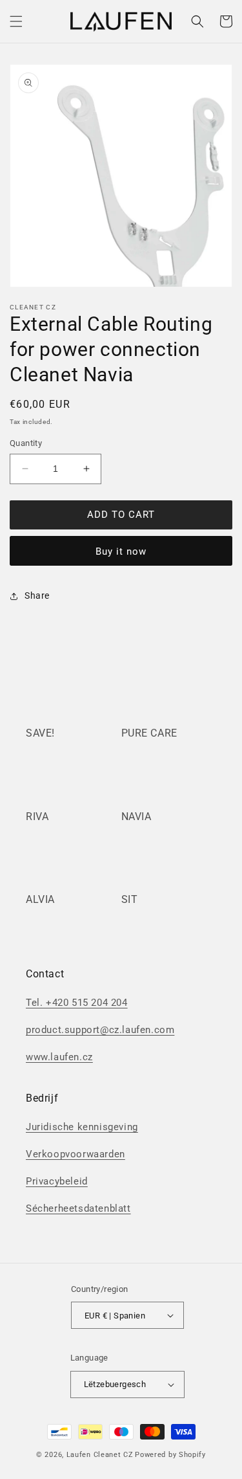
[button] (16, 21)
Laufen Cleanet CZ (100, 1455)
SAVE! (40, 733)
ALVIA (40, 899)
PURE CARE (149, 733)
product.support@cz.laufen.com (100, 1030)
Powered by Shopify (170, 1455)
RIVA (37, 816)
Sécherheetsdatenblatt (78, 1208)
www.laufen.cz (59, 1057)
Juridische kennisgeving (82, 1127)
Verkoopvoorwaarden (75, 1154)
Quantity (26, 443)
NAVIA (136, 816)
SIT (129, 899)
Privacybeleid (57, 1181)
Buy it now (121, 551)
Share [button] (37, 595)
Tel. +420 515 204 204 (77, 1002)
